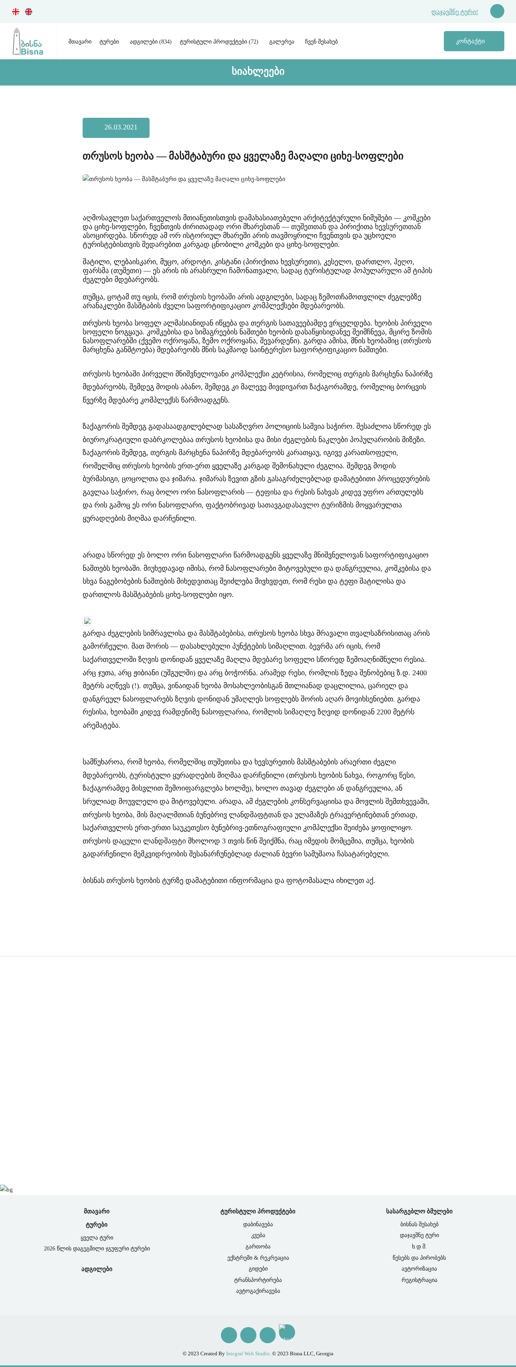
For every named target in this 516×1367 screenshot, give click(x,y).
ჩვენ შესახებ (321, 42)
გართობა (258, 1247)
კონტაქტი (471, 41)
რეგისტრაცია (419, 1280)
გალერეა (281, 42)
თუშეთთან (308, 227)
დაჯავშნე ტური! (454, 11)
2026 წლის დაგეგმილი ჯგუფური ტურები (97, 1249)
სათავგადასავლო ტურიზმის (306, 505)
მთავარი (80, 42)
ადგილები (96, 1269)
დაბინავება (258, 1224)
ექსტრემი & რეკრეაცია (258, 1258)
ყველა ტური (97, 1238)
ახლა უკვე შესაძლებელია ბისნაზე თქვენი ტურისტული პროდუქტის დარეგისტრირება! (159, 1067)
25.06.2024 (47, 1089)
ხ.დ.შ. (419, 1247)
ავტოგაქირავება (258, 1291)
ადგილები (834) (151, 42)
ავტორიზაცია (419, 1269)
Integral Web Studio (248, 1353)
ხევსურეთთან (398, 227)
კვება (258, 1235)
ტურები (109, 42)
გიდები (258, 1269)
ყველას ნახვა (255, 1143)
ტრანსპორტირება (258, 1280)
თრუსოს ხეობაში (206, 297)
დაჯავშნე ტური (419, 1235)
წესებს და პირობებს (419, 1258)
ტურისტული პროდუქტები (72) (219, 42)
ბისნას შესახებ (419, 1224)
